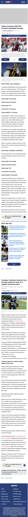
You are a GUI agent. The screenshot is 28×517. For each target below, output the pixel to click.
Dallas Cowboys (8, 478)
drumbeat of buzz (18, 321)
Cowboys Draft (8, 268)
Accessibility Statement (19, 501)
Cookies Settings (17, 504)
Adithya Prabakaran (8, 30)
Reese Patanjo (6, 290)
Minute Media (8, 507)
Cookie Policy (16, 499)
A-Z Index (3, 504)
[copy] (10, 33)
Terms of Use (4, 499)
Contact (3, 491)
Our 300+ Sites (17, 491)
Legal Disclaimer (5, 501)
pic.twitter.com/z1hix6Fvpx (8, 356)
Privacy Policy (17, 496)
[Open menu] (2, 2)
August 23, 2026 (22, 358)
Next (22, 59)
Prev (5, 59)
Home (2, 268)
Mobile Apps (4, 494)
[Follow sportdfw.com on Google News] (25, 217)
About (2, 489)
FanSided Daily (17, 494)
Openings (15, 489)
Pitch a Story (4, 496)
